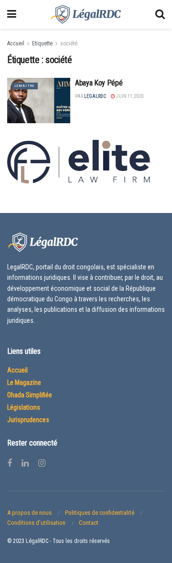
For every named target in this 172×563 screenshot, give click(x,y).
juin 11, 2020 (129, 96)
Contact (88, 522)
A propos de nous (29, 512)
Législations (23, 407)
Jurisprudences (28, 420)
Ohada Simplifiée (29, 395)
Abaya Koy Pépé (99, 82)
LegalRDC (95, 96)
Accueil (15, 43)
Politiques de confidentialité (99, 512)
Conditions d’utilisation (36, 522)
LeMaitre (25, 86)
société (68, 43)
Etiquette (42, 43)
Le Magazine (24, 382)
